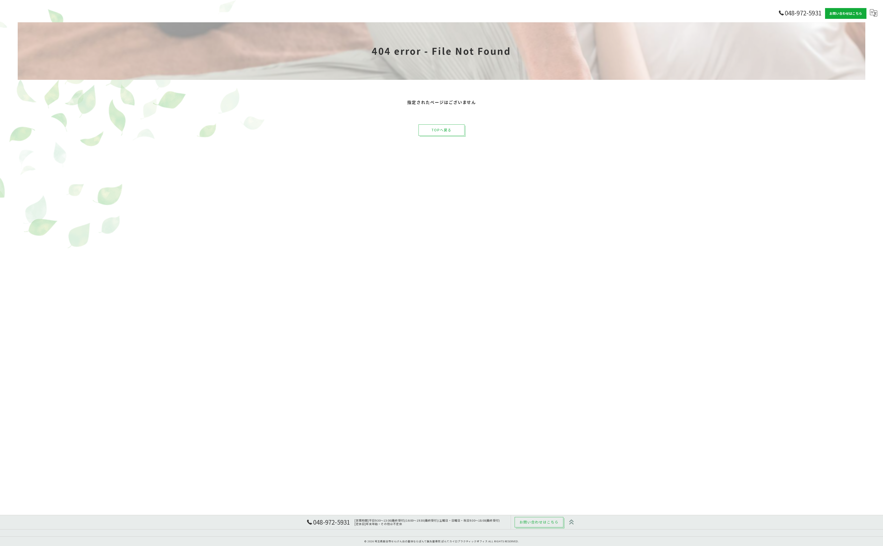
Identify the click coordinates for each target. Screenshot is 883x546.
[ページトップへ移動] (571, 522)
